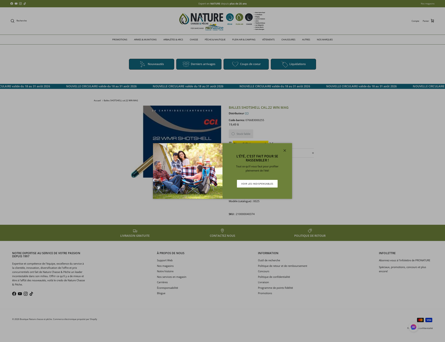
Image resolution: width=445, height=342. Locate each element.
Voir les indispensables (257, 183)
